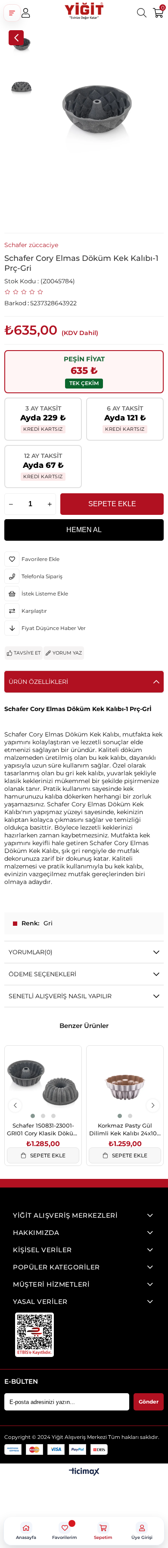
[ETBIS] (34, 1334)
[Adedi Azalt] (10, 504)
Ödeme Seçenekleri (42, 974)
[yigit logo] (84, 13)
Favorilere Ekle (33, 1101)
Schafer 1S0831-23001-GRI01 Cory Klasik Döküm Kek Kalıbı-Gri (43, 1129)
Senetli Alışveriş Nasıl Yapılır (60, 996)
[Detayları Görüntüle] (84, 1472)
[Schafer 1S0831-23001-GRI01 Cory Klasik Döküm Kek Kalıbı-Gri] (43, 1084)
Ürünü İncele (52, 1101)
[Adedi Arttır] (49, 504)
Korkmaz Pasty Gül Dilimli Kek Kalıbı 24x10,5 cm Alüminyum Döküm (125, 1129)
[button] (12, 13)
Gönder (149, 1401)
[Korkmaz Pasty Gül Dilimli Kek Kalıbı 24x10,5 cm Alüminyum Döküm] (125, 1084)
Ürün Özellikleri (38, 682)
